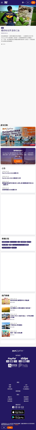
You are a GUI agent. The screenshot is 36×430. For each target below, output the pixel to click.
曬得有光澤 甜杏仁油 (10, 30)
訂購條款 (10, 399)
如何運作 (26, 387)
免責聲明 (26, 399)
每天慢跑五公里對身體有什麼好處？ (20, 308)
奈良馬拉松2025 (5, 242)
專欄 (2, 28)
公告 (26, 385)
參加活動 (18, 161)
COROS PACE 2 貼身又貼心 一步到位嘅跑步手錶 (22, 316)
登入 (28, 2)
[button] (34, 137)
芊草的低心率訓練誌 (16, 325)
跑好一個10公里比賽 (16, 333)
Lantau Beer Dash (6, 247)
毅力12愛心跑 (5, 244)
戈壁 (10, 244)
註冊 (33, 2)
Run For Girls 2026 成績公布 (10, 173)
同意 (10, 427)
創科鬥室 (29, 242)
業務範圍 (18, 391)
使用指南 (10, 389)
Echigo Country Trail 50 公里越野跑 (20, 244)
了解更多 (16, 424)
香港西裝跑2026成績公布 (9, 190)
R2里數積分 (26, 389)
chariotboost (13, 242)
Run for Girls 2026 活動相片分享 (11, 178)
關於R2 (10, 397)
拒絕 (4, 427)
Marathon (14, 247)
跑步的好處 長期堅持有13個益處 (19, 300)
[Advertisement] (18, 65)
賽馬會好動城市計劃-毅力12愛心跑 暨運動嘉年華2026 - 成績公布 (17, 184)
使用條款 (10, 401)
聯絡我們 (26, 397)
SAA (19, 242)
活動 (10, 385)
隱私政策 (26, 401)
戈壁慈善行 (23, 242)
